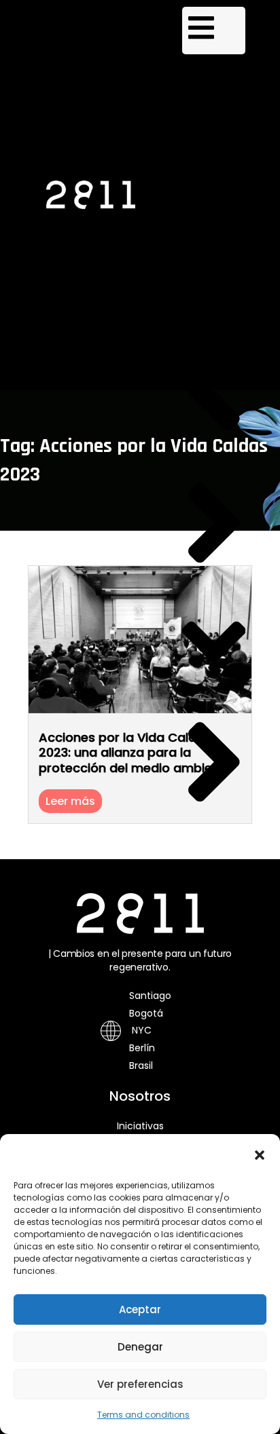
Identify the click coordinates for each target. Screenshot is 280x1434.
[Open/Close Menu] (214, 30)
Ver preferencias (140, 1384)
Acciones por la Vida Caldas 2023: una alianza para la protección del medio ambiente (135, 752)
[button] (259, 1155)
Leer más (70, 801)
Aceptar (140, 1309)
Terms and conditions (143, 1414)
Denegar (140, 1347)
